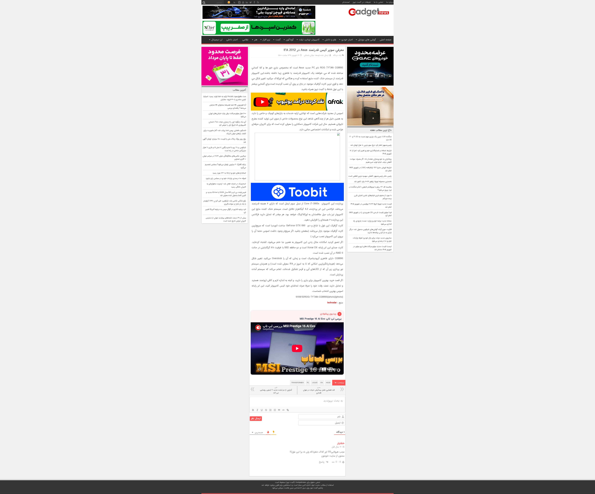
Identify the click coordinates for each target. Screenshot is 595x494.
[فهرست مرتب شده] (270, 410)
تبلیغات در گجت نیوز (362, 2)
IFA (321, 382)
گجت (278, 40)
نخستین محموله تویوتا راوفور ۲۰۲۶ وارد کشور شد (373, 181)
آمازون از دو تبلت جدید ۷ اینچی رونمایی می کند (276, 390)
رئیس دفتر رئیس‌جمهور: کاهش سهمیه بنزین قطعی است (370, 176)
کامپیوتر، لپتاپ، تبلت (309, 40)
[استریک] (266, 410)
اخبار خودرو (347, 40)
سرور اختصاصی (300, 488)
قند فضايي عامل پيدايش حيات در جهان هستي (319, 390)
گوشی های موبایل (367, 40)
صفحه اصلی (385, 40)
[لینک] (288, 410)
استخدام (346, 2)
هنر (255, 40)
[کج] (257, 410)
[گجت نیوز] (369, 17)
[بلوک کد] (283, 410)
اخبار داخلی (232, 40)
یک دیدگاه (337, 55)
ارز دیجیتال (216, 40)
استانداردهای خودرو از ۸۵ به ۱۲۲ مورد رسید (229, 173)
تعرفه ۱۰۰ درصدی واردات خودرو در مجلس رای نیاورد (226, 178)
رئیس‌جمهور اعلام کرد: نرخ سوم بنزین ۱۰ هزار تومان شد (371, 145)
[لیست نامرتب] (275, 410)
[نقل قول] (279, 410)
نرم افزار (266, 40)
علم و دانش (330, 40)
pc (308, 382)
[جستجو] (204, 2)
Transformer (297, 382)
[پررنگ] (253, 410)
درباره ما (390, 2)
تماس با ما (378, 2)
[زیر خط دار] (262, 410)
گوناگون (290, 40)
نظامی (245, 40)
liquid (314, 382)
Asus (328, 382)
